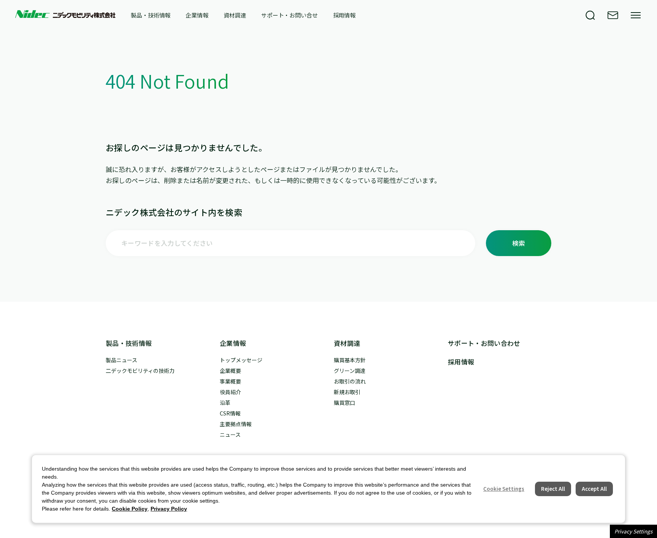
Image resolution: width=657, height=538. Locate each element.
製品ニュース (121, 360)
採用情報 (344, 15)
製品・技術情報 (150, 15)
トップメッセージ (241, 360)
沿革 (225, 402)
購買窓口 (344, 402)
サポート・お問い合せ (289, 15)
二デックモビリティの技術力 (140, 370)
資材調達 (235, 15)
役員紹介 (230, 392)
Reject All (553, 488)
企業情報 (197, 15)
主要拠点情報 (236, 424)
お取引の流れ (350, 381)
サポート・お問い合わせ (484, 343)
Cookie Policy (130, 509)
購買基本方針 (350, 360)
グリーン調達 (349, 370)
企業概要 (230, 370)
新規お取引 (347, 392)
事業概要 (230, 381)
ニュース (230, 434)
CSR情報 (230, 413)
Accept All (594, 488)
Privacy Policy (169, 509)
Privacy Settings (633, 531)
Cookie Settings (503, 488)
